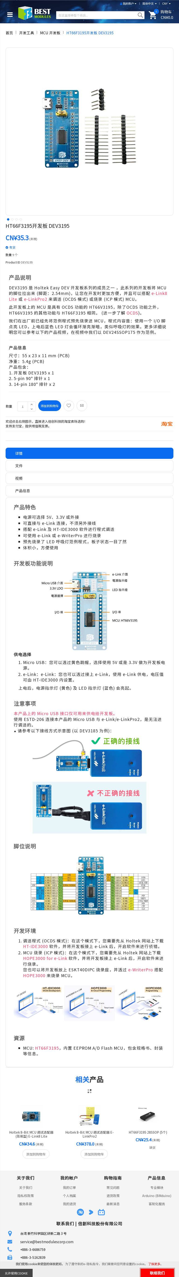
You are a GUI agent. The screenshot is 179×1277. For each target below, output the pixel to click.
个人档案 (69, 1195)
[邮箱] (81, 405)
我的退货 (69, 1203)
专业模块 (156, 1187)
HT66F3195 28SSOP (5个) (148, 1132)
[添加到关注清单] (68, 405)
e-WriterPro (140, 969)
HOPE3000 (34, 975)
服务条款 (25, 1203)
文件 (19, 465)
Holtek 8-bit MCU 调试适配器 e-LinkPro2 (89, 1134)
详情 (19, 453)
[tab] (89, 453)
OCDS (132, 313)
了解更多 (154, 1264)
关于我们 (25, 1187)
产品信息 (22, 490)
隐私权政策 (25, 1195)
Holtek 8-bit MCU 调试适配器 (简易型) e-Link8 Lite (31, 1134)
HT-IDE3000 (35, 946)
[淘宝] (166, 423)
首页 (9, 32)
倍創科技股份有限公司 (100, 1223)
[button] (8, 218)
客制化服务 (157, 1203)
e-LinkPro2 (35, 299)
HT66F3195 (47, 1048)
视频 (19, 478)
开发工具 (26, 32)
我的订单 (69, 1187)
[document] (89, 1269)
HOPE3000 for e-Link (45, 958)
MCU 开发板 (50, 32)
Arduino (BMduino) (156, 1195)
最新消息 (113, 1203)
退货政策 (113, 1195)
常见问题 (113, 1187)
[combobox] (100, 15)
